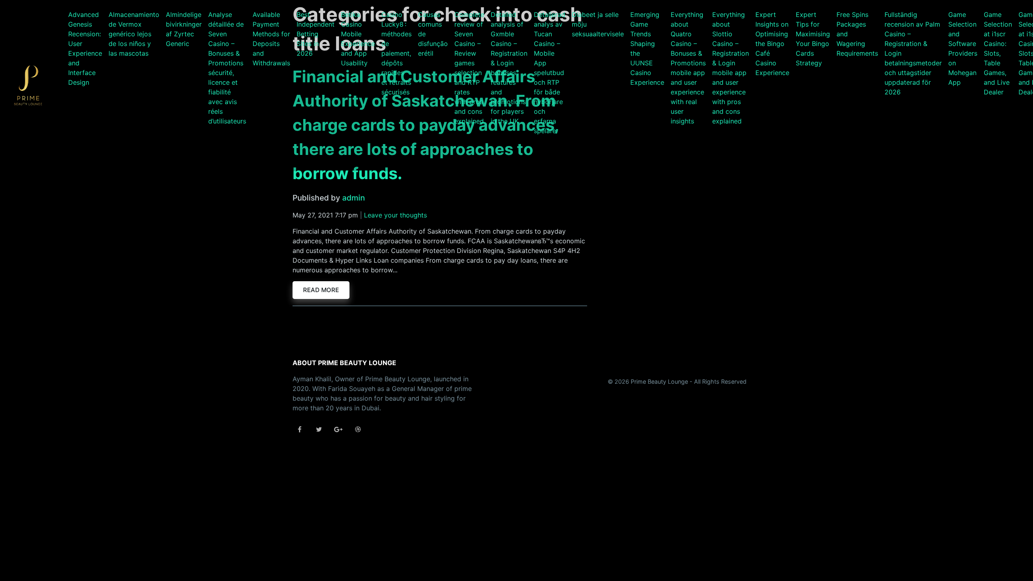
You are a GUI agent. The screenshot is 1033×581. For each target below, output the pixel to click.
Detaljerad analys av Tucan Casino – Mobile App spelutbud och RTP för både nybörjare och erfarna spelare (549, 72)
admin (353, 198)
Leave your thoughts (395, 215)
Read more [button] (321, 290)
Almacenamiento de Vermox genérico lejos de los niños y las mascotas (134, 33)
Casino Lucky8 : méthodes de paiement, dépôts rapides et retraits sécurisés (396, 53)
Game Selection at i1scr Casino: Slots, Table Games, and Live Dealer (998, 53)
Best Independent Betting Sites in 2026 (316, 33)
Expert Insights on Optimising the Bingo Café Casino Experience (772, 43)
